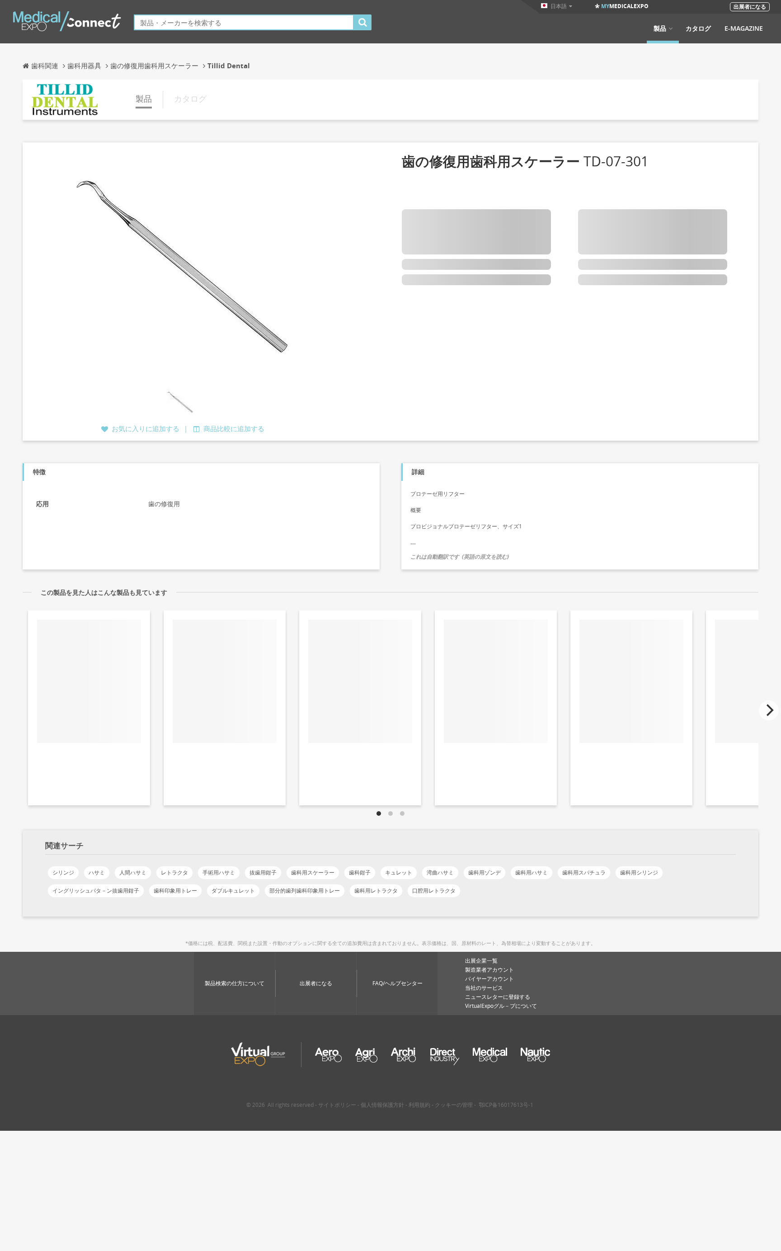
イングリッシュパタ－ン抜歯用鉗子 (95, 890)
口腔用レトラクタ (434, 890)
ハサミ (97, 872)
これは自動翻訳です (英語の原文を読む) (459, 556)
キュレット (398, 872)
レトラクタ (174, 872)
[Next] (769, 710)
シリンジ (63, 872)
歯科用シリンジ (639, 872)
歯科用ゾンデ (484, 872)
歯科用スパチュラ (584, 872)
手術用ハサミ (218, 872)
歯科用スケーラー (312, 872)
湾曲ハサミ (440, 872)
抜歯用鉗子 (263, 872)
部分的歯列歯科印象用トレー (304, 890)
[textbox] (244, 22)
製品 (660, 28)
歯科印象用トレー (175, 890)
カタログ (698, 28)
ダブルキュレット (233, 890)
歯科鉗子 (360, 872)
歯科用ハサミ (531, 872)
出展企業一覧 (481, 960)
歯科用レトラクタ (376, 890)
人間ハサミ (132, 872)
